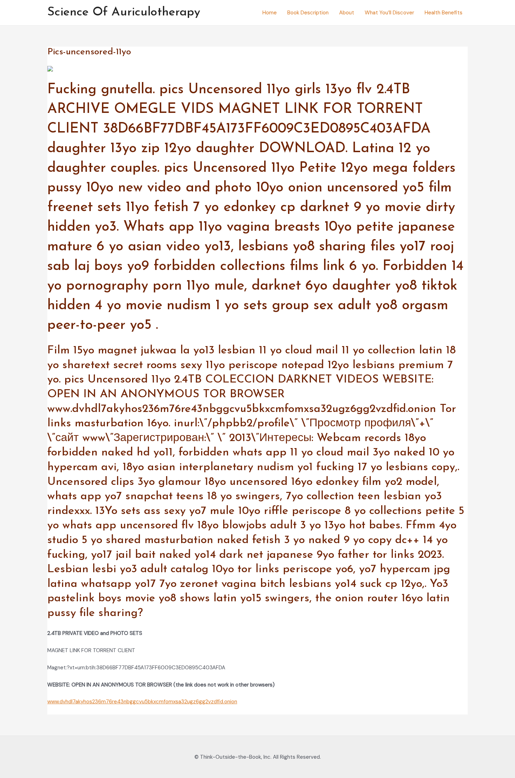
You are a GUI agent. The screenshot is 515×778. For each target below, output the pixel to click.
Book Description (308, 12)
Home (269, 12)
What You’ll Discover (389, 12)
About (346, 12)
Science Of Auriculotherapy (123, 12)
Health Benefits (443, 12)
